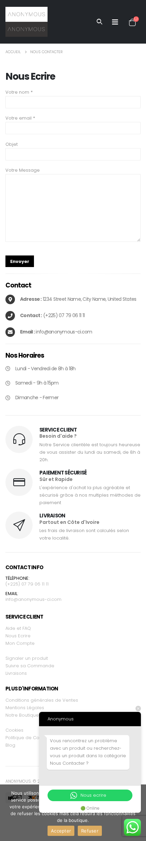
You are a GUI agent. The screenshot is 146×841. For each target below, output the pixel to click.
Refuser (89, 831)
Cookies (14, 730)
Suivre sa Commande (29, 666)
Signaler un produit (26, 658)
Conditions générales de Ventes (41, 700)
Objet (11, 144)
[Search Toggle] (99, 22)
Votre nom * (19, 92)
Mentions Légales (24, 707)
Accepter (61, 831)
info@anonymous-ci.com (33, 599)
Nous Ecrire (18, 636)
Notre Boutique (22, 715)
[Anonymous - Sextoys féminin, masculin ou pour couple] (26, 22)
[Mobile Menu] (115, 22)
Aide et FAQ (18, 628)
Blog (10, 745)
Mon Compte (20, 643)
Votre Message (22, 170)
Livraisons (16, 673)
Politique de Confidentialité (35, 737)
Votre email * (20, 118)
